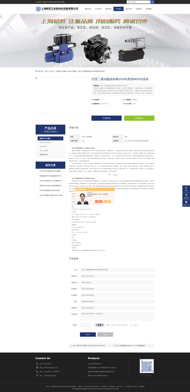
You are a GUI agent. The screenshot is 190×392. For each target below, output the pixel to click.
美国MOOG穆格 (61, 71)
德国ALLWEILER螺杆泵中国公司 (98, 375)
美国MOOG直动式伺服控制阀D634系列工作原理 (51, 185)
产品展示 (118, 9)
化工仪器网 (111, 386)
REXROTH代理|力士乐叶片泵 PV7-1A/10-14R (90, 345)
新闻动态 (108, 9)
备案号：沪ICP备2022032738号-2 (88, 386)
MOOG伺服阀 (72, 71)
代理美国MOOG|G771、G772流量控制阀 (132, 345)
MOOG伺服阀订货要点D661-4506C (51, 195)
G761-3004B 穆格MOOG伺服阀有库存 (51, 171)
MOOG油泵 (43, 146)
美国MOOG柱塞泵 (45, 142)
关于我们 (98, 9)
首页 (46, 71)
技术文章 (128, 9)
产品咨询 (107, 118)
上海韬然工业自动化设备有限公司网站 (53, 2)
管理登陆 (142, 386)
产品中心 (52, 71)
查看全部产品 (44, 154)
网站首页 (88, 9)
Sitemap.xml (120, 386)
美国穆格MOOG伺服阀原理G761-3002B (51, 176)
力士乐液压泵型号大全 (95, 363)
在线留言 (139, 9)
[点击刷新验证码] (99, 325)
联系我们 (149, 9)
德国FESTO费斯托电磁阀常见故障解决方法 (101, 371)
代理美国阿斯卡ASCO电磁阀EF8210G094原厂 (102, 367)
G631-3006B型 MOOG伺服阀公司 (51, 181)
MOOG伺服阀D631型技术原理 (50, 190)
